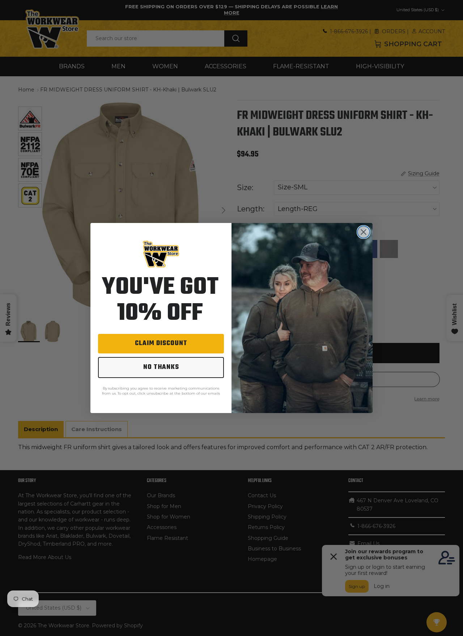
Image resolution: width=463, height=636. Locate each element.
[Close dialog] (363, 232)
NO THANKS (161, 367)
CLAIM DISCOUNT (161, 343)
